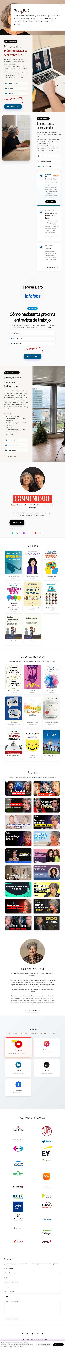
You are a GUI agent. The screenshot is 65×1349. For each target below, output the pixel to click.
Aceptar (58, 1344)
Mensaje (6, 1296)
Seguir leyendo (32, 1010)
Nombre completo (8, 1268)
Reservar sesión (51, 201)
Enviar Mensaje (12, 1319)
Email (5, 1278)
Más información (12, 456)
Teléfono (6, 1287)
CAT (61, 3)
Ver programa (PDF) (51, 236)
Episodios (17, 522)
